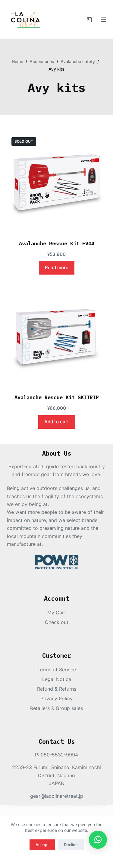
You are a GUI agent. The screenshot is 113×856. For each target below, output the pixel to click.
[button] (98, 840)
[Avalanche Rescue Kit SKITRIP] (56, 336)
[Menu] (103, 19)
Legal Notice (56, 679)
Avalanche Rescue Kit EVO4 (56, 243)
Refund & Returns (56, 689)
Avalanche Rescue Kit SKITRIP (56, 397)
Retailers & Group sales (56, 708)
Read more (56, 267)
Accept (42, 844)
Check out (56, 622)
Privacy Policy (56, 698)
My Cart (56, 612)
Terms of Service (56, 670)
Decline (71, 844)
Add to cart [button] (56, 422)
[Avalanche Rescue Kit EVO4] (56, 182)
